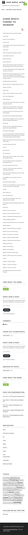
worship (17, 502)
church (21, 480)
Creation (9, 483)
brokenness (6, 480)
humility (12, 490)
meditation (5, 495)
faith (4, 485)
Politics (22, 495)
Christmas (14, 480)
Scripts (4, 451)
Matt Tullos (5, 396)
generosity (5, 488)
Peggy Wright (6, 400)
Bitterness (17, 477)
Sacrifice (13, 500)
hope (8, 490)
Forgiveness (16, 485)
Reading (11, 497)
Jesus (10, 492)
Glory (9, 488)
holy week (5, 490)
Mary (18, 492)
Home (4, 429)
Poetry (4, 440)
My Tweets (5, 514)
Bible (13, 477)
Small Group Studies (7, 463)
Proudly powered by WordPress (10, 529)
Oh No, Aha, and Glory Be (8, 433)
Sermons (5, 447)
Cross (15, 483)
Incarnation (5, 492)
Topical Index (6, 460)
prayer (5, 497)
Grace (19, 487)
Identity (20, 490)
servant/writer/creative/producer (11, 5)
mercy (10, 495)
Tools (4, 454)
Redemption (18, 498)
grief (23, 488)
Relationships (6, 500)
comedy (4, 483)
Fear (11, 485)
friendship (21, 485)
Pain (13, 495)
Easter (20, 483)
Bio (3, 436)
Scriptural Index (6, 456)
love (15, 492)
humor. (16, 490)
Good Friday (13, 488)
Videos (4, 444)
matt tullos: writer (15, 2)
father (8, 485)
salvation (19, 500)
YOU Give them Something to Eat (16, 396)
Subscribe (6, 310)
